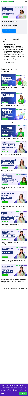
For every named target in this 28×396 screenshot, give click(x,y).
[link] (2, 288)
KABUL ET (22, 393)
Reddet (25, 390)
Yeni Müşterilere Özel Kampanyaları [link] (19, 288)
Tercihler (3, 393)
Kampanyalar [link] (6, 288)
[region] (14, 390)
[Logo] (9, 1)
